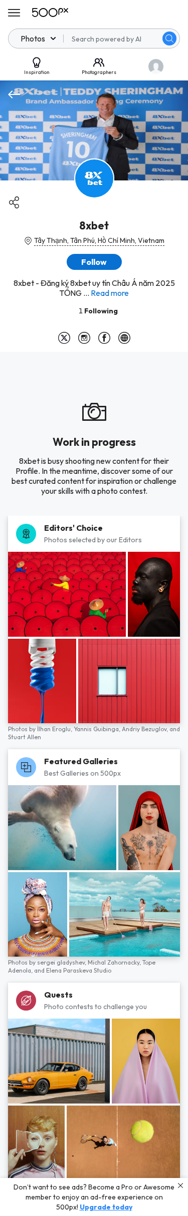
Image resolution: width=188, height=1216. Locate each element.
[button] (169, 38)
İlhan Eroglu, (55, 729)
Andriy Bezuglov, (145, 729)
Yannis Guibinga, (98, 729)
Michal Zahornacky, (115, 962)
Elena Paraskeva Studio (78, 970)
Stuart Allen (24, 737)
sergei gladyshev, (62, 962)
